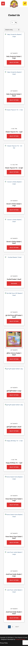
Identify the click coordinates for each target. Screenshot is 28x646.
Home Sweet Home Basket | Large (14, 499)
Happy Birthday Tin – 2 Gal (14, 463)
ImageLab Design (20, 639)
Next (17, 627)
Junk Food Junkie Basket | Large (14, 575)
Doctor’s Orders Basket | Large (14, 204)
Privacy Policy (4, 643)
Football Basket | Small (14, 279)
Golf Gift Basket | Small (14, 427)
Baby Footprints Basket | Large (14, 57)
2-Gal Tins (14, 128)
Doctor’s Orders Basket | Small (14, 242)
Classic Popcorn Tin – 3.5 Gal (14, 168)
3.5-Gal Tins (14, 164)
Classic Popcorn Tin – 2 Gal (14, 132)
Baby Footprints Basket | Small (14, 95)
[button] (3, 3)
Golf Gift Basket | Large (14, 391)
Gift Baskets (14, 53)
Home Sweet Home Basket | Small (14, 537)
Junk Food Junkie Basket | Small (14, 612)
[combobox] (12, 22)
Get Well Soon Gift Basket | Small (14, 316)
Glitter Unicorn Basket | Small (14, 354)
